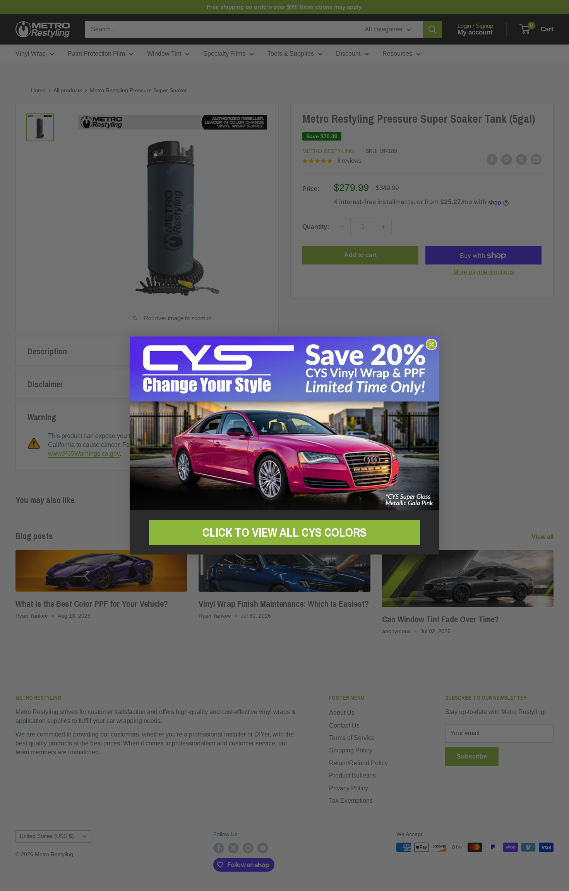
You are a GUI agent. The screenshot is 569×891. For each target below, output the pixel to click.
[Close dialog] (431, 344)
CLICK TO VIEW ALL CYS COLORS (284, 532)
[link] (284, 423)
